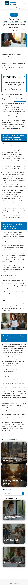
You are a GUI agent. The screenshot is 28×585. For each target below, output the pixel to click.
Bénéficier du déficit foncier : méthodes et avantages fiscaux (11, 459)
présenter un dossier (20, 101)
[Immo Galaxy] (10, 3)
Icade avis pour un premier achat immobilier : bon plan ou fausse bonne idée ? (13, 517)
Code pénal (18, 150)
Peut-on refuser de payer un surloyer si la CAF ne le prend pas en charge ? (13, 563)
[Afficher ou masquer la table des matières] (22, 77)
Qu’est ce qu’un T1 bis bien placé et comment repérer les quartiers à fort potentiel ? (13, 540)
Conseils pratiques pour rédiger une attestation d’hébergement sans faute (13, 88)
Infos (14, 14)
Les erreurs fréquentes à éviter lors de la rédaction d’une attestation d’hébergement (14, 81)
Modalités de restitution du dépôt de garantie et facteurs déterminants (13, 481)
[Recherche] (22, 3)
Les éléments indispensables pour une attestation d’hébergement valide (13, 85)
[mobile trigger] (2, 3)
